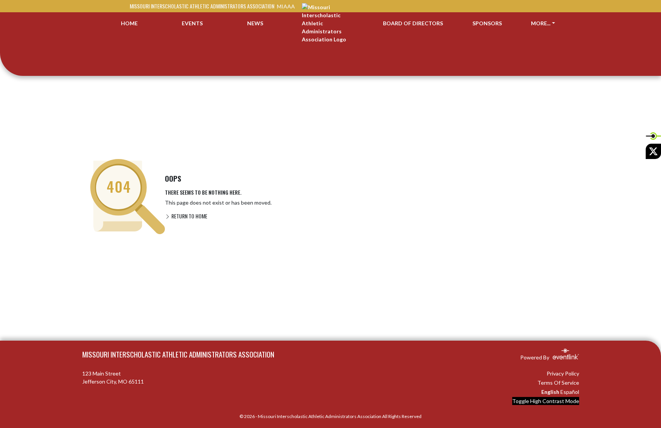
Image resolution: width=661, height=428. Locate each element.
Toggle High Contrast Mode (545, 401)
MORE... (540, 23)
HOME (129, 23)
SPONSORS (487, 23)
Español (569, 392)
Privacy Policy (563, 373)
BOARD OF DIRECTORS (413, 23)
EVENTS (192, 23)
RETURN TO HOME (188, 216)
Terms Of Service (558, 382)
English (550, 392)
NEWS (255, 23)
